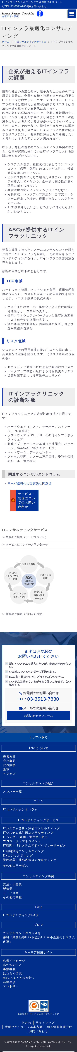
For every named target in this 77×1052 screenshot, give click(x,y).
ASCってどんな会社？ (19, 977)
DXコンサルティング (18, 855)
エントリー (11, 986)
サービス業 (11, 893)
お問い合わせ (39, 6)
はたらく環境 (12, 973)
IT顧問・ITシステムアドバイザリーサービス (34, 845)
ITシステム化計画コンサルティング (28, 832)
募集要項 (9, 982)
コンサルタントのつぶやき (22, 933)
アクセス (9, 773)
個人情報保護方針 (59, 1026)
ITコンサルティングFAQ (20, 915)
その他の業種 (12, 897)
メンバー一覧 (12, 791)
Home (26, 1022)
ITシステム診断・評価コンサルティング (31, 828)
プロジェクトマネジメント (22, 841)
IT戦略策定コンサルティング (23, 851)
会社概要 (9, 760)
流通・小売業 (12, 884)
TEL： (38, 699)
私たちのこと (12, 964)
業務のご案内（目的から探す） (25, 614)
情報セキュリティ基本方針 (24, 1026)
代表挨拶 (9, 765)
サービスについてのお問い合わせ (27, 544)
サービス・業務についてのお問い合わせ (26, 500)
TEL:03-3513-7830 (16, 6)
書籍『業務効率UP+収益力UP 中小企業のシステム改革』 (39, 939)
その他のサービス (15, 865)
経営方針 (9, 756)
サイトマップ (45, 1022)
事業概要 (9, 969)
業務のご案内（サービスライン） (27, 537)
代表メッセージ (14, 960)
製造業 (8, 888)
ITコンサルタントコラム (20, 809)
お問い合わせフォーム (38, 715)
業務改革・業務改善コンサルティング (30, 859)
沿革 (6, 769)
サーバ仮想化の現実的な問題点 (30, 483)
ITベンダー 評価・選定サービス (25, 836)
